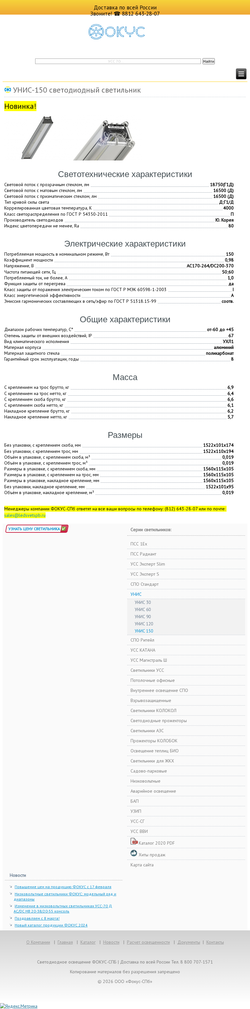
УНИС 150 (144, 631)
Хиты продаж (152, 855)
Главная (65, 942)
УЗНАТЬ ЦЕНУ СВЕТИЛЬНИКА (34, 528)
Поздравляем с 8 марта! (37, 918)
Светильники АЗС (147, 731)
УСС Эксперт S (145, 574)
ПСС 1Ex (139, 544)
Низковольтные (145, 781)
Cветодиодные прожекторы (159, 720)
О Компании (38, 942)
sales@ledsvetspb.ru (25, 515)
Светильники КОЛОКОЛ (153, 710)
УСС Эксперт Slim (148, 564)
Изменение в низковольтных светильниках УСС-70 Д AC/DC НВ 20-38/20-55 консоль (63, 908)
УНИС (136, 594)
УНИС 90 (143, 616)
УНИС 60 (143, 609)
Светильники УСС (147, 670)
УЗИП (136, 811)
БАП (135, 801)
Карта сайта (142, 865)
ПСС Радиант (143, 554)
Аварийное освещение (153, 791)
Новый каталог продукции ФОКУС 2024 (51, 925)
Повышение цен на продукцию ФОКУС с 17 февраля (63, 886)
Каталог (88, 942)
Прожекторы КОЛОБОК (154, 741)
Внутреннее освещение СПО (159, 690)
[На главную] (125, 32)
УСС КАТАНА (143, 650)
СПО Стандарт (145, 584)
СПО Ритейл (142, 640)
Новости (111, 942)
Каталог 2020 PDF (157, 843)
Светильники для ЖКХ (152, 761)
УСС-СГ (138, 821)
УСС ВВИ (139, 831)
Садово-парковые (149, 771)
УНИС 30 (143, 602)
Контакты (215, 942)
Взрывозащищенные (151, 700)
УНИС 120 (144, 624)
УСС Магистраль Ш (149, 660)
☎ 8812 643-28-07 (137, 13)
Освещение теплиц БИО (155, 751)
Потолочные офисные (153, 680)
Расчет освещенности (148, 942)
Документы (188, 942)
